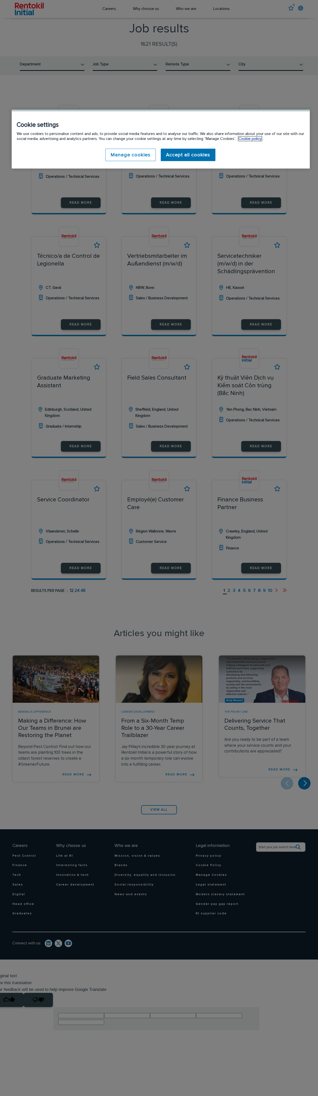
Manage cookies (131, 154)
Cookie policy (250, 139)
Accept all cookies (188, 154)
